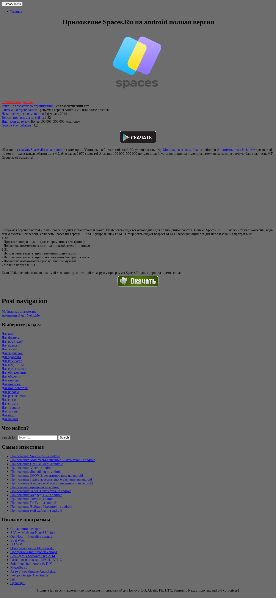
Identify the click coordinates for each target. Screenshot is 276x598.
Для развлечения (14, 396)
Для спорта (10, 403)
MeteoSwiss (18, 567)
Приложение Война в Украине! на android (41, 506)
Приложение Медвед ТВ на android (36, 495)
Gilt (13, 579)
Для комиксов (12, 361)
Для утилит (10, 411)
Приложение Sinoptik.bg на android (35, 471)
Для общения (11, 376)
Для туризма (11, 407)
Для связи (9, 399)
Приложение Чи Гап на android (33, 502)
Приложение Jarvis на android (31, 499)
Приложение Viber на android (31, 468)
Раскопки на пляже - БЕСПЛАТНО (36, 560)
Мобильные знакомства (180, 149)
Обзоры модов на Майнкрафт (32, 548)
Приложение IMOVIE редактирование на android (46, 475)
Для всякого (10, 345)
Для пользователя (15, 388)
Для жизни (10, 349)
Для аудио (9, 334)
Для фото (8, 415)
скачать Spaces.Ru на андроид (41, 149)
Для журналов (12, 353)
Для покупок (11, 384)
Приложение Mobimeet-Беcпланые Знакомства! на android (52, 460)
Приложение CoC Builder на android (36, 464)
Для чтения (10, 419)
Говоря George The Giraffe (29, 575)
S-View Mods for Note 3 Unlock (32, 532)
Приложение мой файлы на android (36, 510)
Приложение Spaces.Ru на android (35, 456)
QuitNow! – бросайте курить (31, 536)
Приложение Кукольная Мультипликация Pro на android (51, 483)
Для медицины (13, 365)
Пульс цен (17, 583)
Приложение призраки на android (35, 487)
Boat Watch (18, 540)
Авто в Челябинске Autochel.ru (33, 571)
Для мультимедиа (14, 368)
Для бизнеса (11, 337)
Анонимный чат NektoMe (236, 149)
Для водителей (13, 341)
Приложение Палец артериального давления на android (51, 479)
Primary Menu (12, 4)
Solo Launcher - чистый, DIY (31, 563)
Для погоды (10, 380)
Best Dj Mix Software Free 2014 (32, 556)
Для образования (14, 372)
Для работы (10, 392)
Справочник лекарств (26, 529)
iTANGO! (17, 544)
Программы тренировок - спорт (33, 552)
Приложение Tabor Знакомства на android (40, 491)
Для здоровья (11, 357)
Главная (16, 11)
